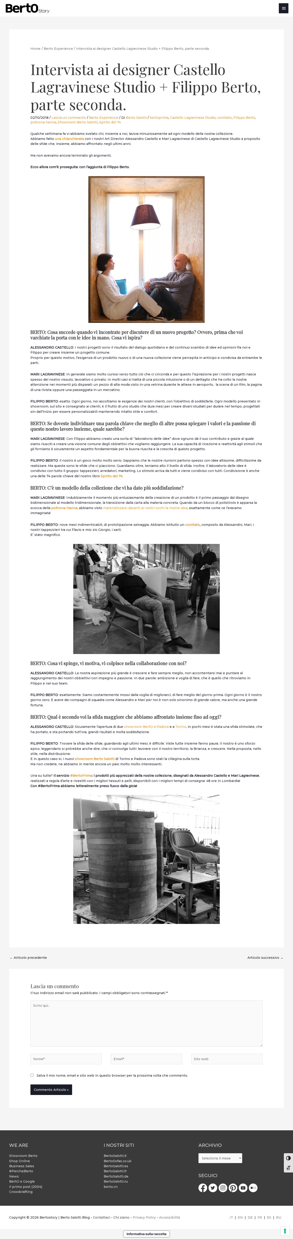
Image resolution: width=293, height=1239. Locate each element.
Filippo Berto (244, 118)
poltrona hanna (43, 122)
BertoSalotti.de (116, 1176)
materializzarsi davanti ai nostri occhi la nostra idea (145, 508)
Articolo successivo (265, 958)
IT (231, 1217)
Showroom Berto (23, 1156)
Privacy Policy (144, 1217)
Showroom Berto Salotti (78, 122)
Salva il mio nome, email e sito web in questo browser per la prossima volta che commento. (112, 1075)
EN (240, 1217)
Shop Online (19, 1161)
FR (260, 1217)
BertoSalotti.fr (115, 1171)
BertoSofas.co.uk (117, 1161)
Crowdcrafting (21, 1192)
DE (250, 1217)
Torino (180, 727)
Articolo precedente (28, 958)
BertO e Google (22, 1181)
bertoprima (159, 118)
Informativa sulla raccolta (146, 1234)
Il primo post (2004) (25, 1187)
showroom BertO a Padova (146, 727)
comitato (224, 118)
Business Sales (21, 1166)
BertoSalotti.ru (116, 1181)
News (14, 1176)
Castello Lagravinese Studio (193, 118)
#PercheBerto (21, 1171)
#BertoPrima (81, 775)
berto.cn (111, 1187)
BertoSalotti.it (115, 1156)
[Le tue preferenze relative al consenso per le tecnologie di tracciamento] (285, 1231)
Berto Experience (103, 118)
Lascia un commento (69, 118)
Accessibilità (169, 1217)
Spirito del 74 (110, 122)
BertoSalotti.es (116, 1166)
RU (278, 1217)
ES (269, 1217)
